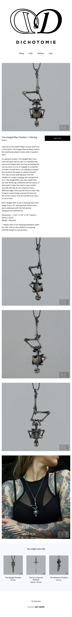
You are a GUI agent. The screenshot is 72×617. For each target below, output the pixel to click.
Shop (21, 53)
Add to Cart (57, 138)
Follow (40, 53)
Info (31, 53)
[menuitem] (21, 53)
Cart (51, 53)
